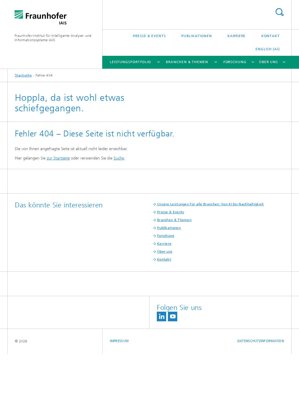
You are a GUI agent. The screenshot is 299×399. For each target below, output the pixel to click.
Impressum (119, 341)
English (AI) (267, 49)
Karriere (236, 36)
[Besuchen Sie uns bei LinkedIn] (161, 316)
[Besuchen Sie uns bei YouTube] (172, 316)
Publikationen (196, 36)
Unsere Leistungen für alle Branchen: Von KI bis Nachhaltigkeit (210, 204)
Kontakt (270, 36)
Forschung (234, 62)
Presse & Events (149, 36)
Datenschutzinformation (260, 341)
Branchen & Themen (187, 62)
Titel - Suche (279, 12)
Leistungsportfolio (130, 62)
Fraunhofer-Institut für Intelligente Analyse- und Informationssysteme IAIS (53, 38)
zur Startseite (58, 158)
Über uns (268, 62)
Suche (119, 158)
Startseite (23, 75)
